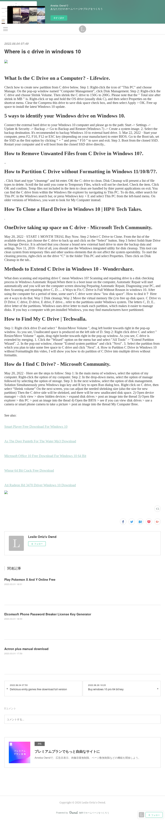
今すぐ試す (58, 17)
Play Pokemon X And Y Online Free (29, 579)
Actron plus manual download (26, 649)
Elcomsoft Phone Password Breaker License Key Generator (47, 614)
